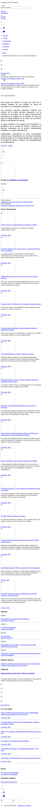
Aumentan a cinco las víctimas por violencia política (17, 202)
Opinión (5, 49)
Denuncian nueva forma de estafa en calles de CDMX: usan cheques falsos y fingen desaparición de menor (19, 434)
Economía (6, 46)
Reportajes (6, 44)
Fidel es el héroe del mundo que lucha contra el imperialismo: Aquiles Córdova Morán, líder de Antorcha (19, 713)
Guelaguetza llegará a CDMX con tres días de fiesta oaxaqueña (20, 568)
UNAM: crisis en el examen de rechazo (13, 516)
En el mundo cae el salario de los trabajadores (15, 619)
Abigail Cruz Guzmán (8, 78)
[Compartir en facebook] (3, 149)
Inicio (4, 53)
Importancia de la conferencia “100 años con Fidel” (18, 673)
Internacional (7, 41)
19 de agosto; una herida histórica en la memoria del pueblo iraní (20, 653)
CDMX (5, 38)
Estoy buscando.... (6, 7)
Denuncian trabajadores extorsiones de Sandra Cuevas (17, 205)
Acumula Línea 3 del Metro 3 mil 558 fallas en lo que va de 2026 (21, 304)
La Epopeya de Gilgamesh (9, 774)
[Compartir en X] (4, 80)
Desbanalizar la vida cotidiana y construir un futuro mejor (18, 645)
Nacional (5, 35)
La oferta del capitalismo (8, 627)
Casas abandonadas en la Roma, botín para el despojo (17, 354)
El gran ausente (5, 636)
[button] (4, 73)
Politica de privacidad (24, 805)
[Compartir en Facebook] (2, 80)
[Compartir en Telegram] (3, 158)
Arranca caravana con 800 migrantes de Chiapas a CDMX (19, 225)
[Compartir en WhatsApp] (7, 80)
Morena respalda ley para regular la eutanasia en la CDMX (19, 461)
